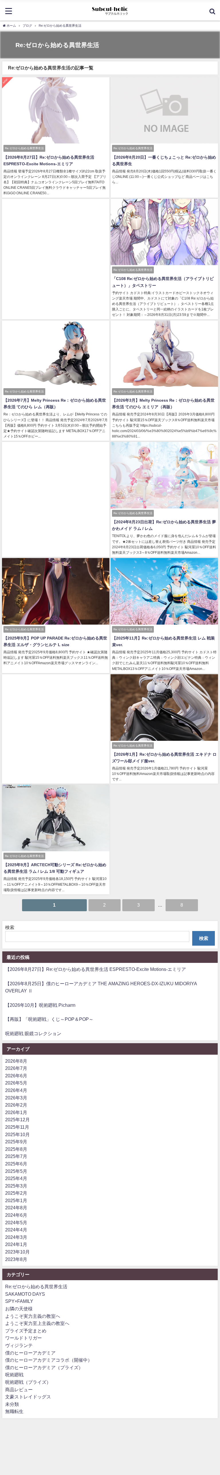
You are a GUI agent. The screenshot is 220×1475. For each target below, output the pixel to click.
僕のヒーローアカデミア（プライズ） (44, 1367)
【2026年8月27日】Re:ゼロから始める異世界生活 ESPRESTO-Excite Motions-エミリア (95, 969)
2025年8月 (16, 1149)
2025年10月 (17, 1134)
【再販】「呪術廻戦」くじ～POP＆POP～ (49, 1019)
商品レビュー (19, 1389)
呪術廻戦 (14, 1374)
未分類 (12, 1404)
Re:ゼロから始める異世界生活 (36, 1286)
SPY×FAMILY (19, 1301)
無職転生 (14, 1411)
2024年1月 (16, 1244)
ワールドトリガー (23, 1338)
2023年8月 (16, 1259)
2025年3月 (16, 1186)
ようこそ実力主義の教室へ (32, 1316)
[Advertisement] (55, 237)
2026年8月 (16, 1061)
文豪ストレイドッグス (28, 1396)
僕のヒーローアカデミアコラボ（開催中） (48, 1360)
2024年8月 (16, 1207)
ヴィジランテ (19, 1345)
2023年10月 (17, 1251)
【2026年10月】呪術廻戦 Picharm (40, 1005)
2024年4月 (16, 1229)
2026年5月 (16, 1082)
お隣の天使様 (19, 1308)
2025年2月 (16, 1193)
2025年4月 (16, 1178)
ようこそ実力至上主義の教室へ (37, 1323)
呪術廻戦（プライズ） (28, 1382)
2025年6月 (16, 1163)
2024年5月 (16, 1222)
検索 (9, 927)
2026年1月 (16, 1112)
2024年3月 (16, 1237)
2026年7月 (16, 1068)
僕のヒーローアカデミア (30, 1352)
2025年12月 (17, 1119)
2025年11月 (17, 1127)
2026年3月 (16, 1097)
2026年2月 (16, 1105)
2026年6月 (16, 1075)
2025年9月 (16, 1141)
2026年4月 (16, 1090)
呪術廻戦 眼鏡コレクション (33, 1033)
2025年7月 (16, 1156)
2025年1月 (16, 1200)
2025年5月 (16, 1171)
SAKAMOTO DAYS (25, 1294)
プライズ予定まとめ (25, 1330)
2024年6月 (16, 1215)
